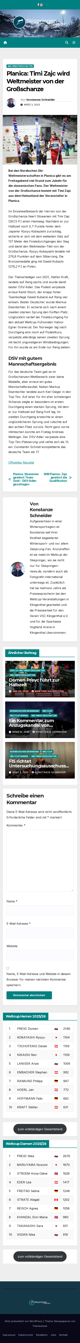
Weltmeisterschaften (20, 66)
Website (12, 946)
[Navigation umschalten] (74, 42)
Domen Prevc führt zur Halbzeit (34, 682)
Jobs (53, 1334)
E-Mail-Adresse (19, 923)
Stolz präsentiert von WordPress (24, 1321)
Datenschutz (25, 1334)
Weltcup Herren (19, 715)
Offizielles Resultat (21, 462)
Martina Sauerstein (49, 691)
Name (12, 901)
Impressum (9, 1334)
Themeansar (39, 1325)
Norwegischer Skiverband (24, 711)
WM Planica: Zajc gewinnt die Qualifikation (55, 478)
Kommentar (16, 825)
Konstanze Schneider (40, 99)
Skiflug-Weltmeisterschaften (27, 670)
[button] (66, 42)
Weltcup (47, 711)
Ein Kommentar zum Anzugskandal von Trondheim (31, 725)
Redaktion (42, 1334)
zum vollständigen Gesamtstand (40, 1129)
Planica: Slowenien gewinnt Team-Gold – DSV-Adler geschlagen (26, 479)
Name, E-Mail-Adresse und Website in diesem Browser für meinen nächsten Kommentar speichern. (39, 979)
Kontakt (63, 1334)
